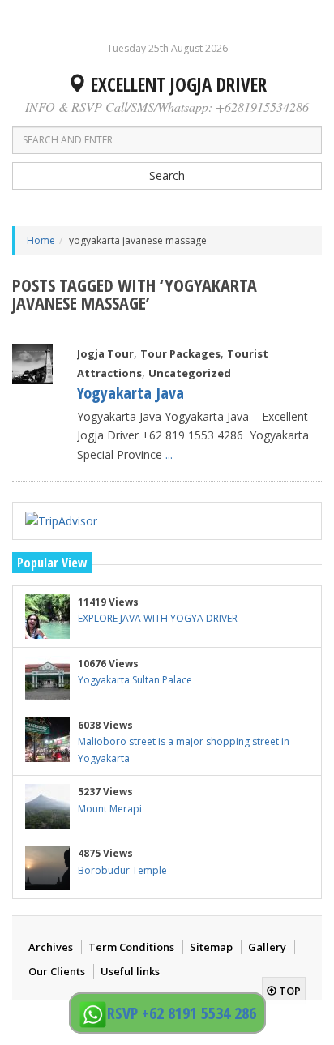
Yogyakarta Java (130, 393)
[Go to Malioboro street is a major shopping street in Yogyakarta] (47, 739)
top (288, 990)
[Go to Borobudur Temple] (47, 868)
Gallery (267, 947)
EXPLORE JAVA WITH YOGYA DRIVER (158, 618)
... (169, 454)
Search (167, 175)
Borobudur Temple (122, 870)
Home (41, 240)
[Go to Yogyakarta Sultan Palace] (47, 678)
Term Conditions (131, 947)
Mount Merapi (110, 809)
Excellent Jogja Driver (176, 84)
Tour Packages (180, 353)
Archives (50, 947)
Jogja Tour (105, 353)
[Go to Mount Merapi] (47, 806)
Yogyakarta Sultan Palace (135, 680)
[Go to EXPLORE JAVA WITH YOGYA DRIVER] (47, 616)
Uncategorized (189, 373)
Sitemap (211, 947)
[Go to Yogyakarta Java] (32, 364)
